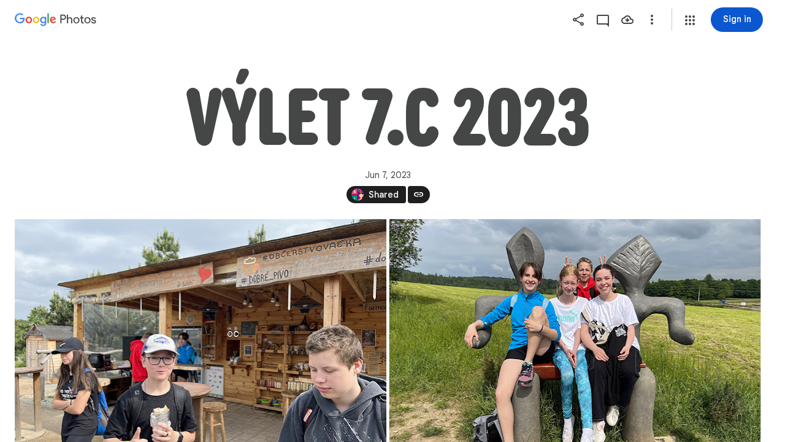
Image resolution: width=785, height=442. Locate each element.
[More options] (652, 19)
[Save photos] (627, 19)
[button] (690, 20)
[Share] (578, 19)
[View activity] (603, 19)
